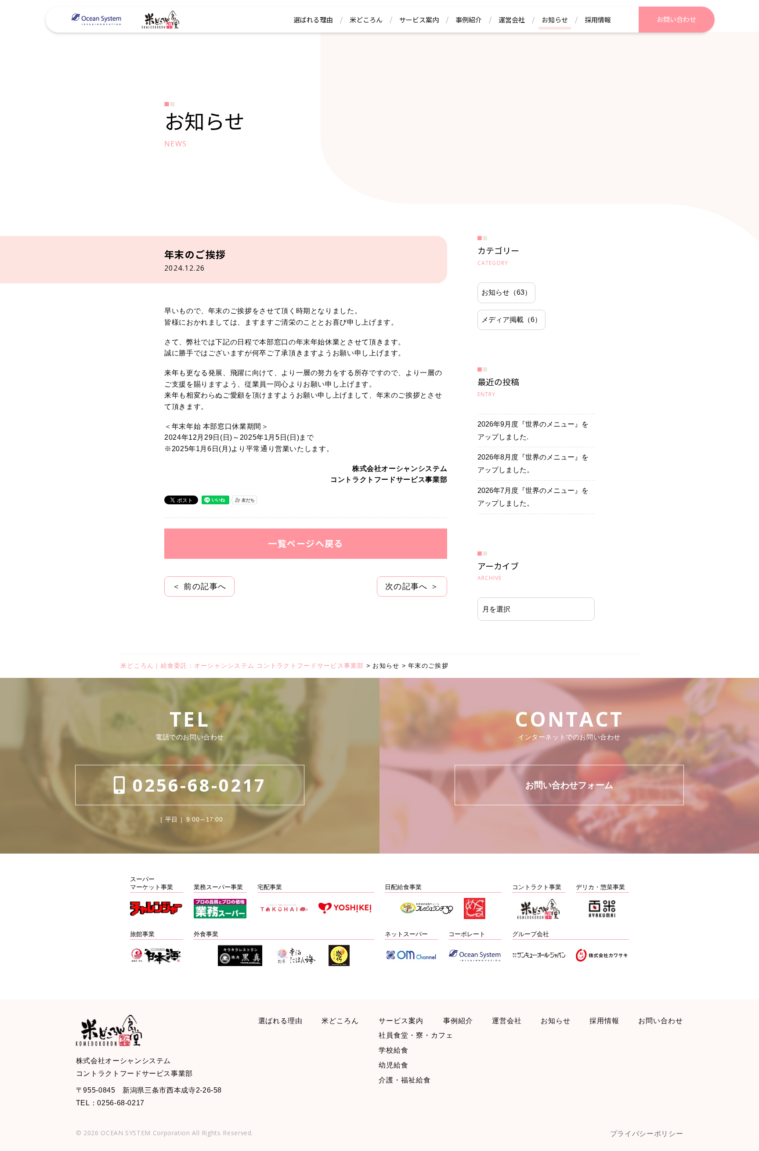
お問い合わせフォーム (569, 785)
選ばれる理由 (280, 1020)
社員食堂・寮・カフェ (416, 1035)
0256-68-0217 (196, 785)
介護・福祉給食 (405, 1080)
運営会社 (507, 1020)
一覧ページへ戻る (305, 543)
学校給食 (393, 1050)
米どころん (340, 1020)
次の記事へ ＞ (412, 586)
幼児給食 (393, 1065)
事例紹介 (458, 1020)
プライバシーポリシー (646, 1133)
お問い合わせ (660, 1020)
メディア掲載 (511, 319)
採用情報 (604, 1020)
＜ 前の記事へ (199, 586)
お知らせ (506, 292)
